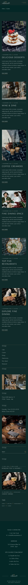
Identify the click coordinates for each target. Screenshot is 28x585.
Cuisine (16, 54)
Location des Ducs (14, 561)
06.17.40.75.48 (14, 533)
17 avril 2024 (5, 466)
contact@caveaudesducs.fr (15, 535)
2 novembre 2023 (7, 54)
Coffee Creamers (12, 166)
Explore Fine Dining (9, 313)
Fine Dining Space (13, 213)
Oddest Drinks (7, 494)
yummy (9, 505)
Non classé (5, 361)
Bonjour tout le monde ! (12, 468)
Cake (3, 350)
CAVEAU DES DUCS (15, 581)
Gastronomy (5, 358)
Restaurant (4, 364)
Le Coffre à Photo (14, 558)
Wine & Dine (9, 105)
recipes (9, 503)
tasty (3, 505)
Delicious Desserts (13, 57)
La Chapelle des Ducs (14, 556)
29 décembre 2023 (7, 492)
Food (3, 503)
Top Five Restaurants (9, 262)
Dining (3, 355)
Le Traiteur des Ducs (14, 564)
